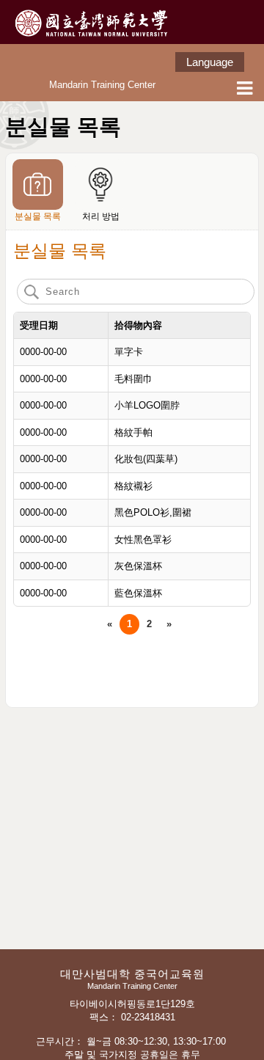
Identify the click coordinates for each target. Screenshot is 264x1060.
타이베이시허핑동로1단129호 (134, 1003)
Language (209, 62)
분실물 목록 (38, 216)
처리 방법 (101, 216)
